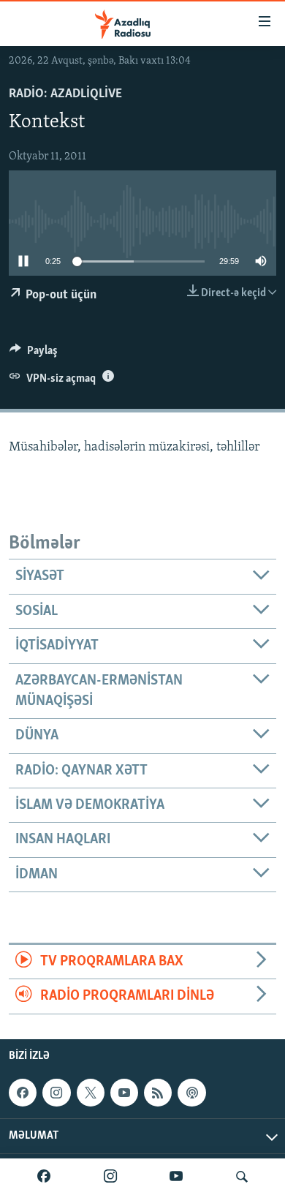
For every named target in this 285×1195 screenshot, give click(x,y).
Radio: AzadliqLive (65, 94)
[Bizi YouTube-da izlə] (176, 1176)
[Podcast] (191, 1093)
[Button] (34, 354)
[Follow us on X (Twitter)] (90, 1093)
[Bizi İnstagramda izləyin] (110, 1176)
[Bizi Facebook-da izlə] (43, 1176)
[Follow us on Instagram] (56, 1093)
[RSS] (158, 1093)
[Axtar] (242, 1176)
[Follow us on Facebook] (23, 1093)
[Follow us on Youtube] (124, 1093)
